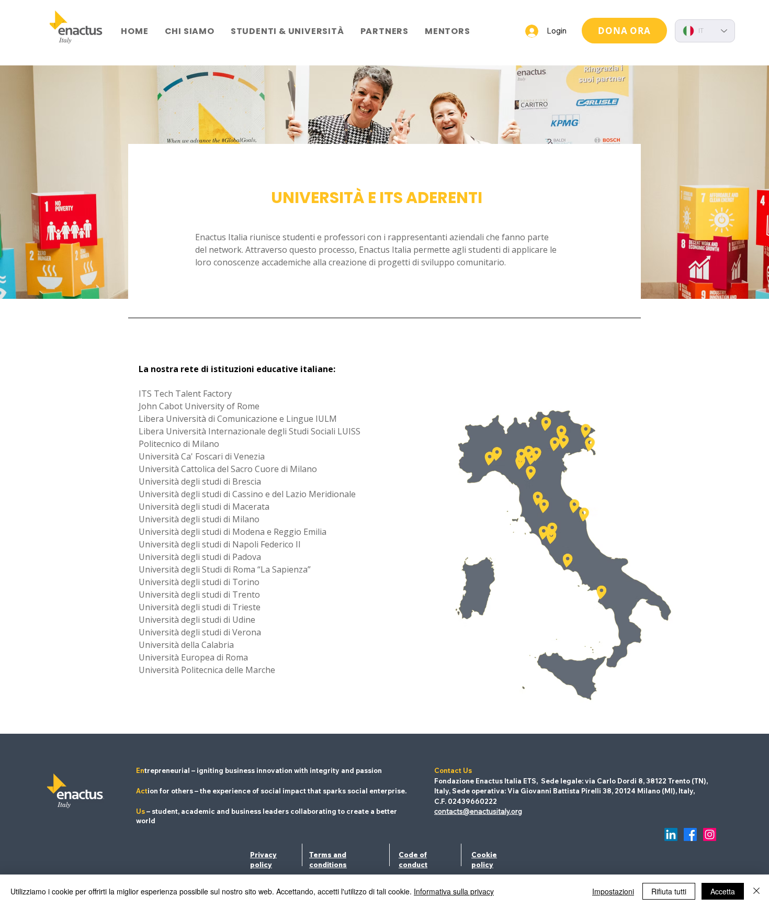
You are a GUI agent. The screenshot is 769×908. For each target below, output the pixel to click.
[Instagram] (709, 834)
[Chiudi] (756, 891)
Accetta (722, 891)
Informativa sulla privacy (454, 891)
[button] (189, 31)
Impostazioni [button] (613, 891)
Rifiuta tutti (668, 891)
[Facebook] (690, 834)
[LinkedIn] (670, 834)
